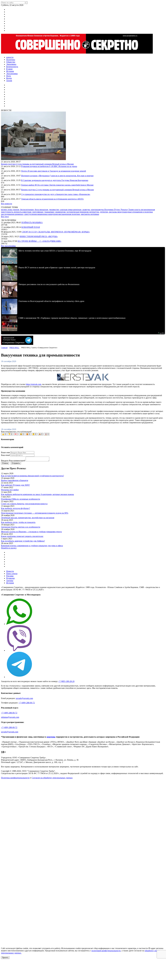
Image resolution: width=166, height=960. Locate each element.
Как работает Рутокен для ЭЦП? (15, 485)
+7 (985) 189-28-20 (66, 681)
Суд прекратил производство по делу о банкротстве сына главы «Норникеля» (55, 194)
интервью (94, 214)
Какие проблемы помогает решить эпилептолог (22, 536)
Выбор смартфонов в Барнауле (14, 480)
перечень (51, 737)
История (10, 583)
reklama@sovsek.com (10, 717)
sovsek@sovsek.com (24, 698)
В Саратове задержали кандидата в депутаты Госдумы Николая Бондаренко (54, 180)
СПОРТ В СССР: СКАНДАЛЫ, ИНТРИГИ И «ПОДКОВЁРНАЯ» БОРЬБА (56, 232)
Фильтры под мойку (10, 490)
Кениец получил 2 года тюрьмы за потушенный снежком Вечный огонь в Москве (37, 164)
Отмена (5, 463)
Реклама (9, 576)
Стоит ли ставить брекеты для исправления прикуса (24, 504)
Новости (10, 571)
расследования (8, 214)
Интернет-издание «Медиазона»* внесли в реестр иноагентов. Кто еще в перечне (57, 176)
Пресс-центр (11, 573)
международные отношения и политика (135, 212)
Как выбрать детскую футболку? (15, 508)
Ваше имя (5, 452)
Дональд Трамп (127, 209)
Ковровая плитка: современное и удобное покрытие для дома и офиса (32, 546)
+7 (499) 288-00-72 (27, 703)
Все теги (5, 216)
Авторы (9, 580)
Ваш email (5, 455)
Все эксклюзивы (8, 246)
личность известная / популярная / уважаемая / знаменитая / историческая (46, 212)
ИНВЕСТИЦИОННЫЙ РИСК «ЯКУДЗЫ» (39, 236)
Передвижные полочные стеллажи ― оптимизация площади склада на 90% (34, 513)
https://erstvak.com (33, 384)
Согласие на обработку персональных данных (52, 778)
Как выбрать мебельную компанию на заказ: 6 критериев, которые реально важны (37, 494)
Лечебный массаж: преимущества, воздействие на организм (27, 518)
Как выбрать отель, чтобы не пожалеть (18, 522)
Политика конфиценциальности (15, 778)
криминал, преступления (26, 214)
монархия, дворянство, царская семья (56, 209)
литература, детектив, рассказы (103, 212)
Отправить (16, 463)
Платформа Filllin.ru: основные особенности (20, 499)
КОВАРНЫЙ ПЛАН (30, 227)
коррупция (53, 214)
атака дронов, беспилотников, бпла (23, 209)
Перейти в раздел (8, 548)
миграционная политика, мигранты (74, 214)
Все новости (6, 204)
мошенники (42, 214)
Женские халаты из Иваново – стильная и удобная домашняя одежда (31, 532)
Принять (5, 958)
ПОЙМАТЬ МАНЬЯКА (32, 222)
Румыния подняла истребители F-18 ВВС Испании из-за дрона (49, 166)
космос (4, 209)
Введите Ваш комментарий (13, 460)
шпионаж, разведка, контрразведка (88, 209)
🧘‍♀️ (47, 434)
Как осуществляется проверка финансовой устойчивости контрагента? (32, 476)
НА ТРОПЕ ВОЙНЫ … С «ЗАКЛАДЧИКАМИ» (39, 241)
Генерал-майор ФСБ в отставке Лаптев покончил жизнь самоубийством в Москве (57, 185)
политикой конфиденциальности (106, 951)
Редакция (10, 578)
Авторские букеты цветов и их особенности (20, 527)
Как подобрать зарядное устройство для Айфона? (23, 541)
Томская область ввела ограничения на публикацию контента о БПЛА (52, 199)
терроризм (84, 212)
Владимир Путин (112, 209)
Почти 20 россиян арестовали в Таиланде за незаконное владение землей (53, 171)
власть (137, 209)
